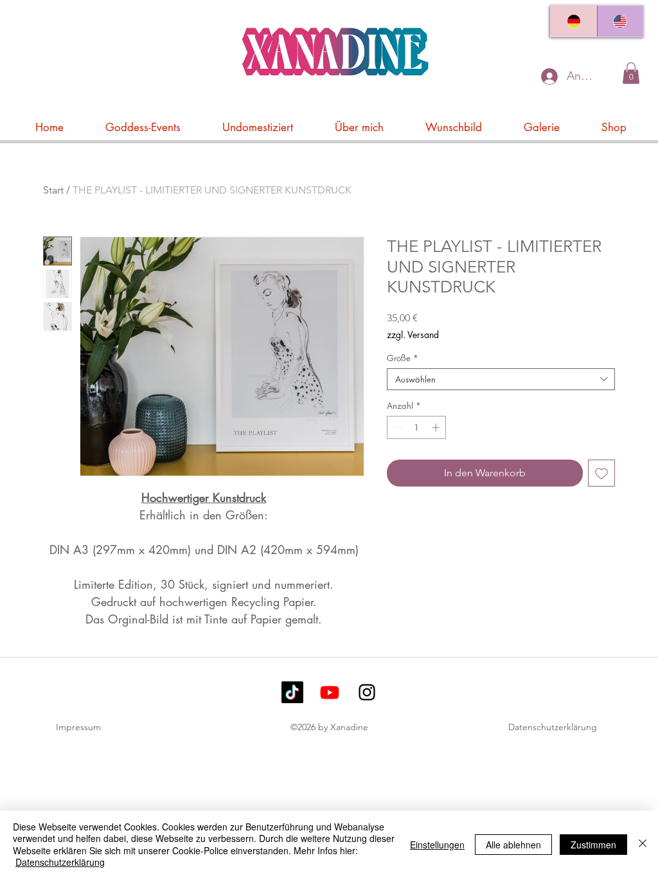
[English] (620, 21)
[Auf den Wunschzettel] (601, 473)
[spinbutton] (416, 427)
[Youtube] (330, 692)
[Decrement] (396, 427)
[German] (574, 21)
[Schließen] (642, 844)
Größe (402, 358)
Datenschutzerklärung (552, 727)
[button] (631, 73)
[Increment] (437, 427)
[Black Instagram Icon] (367, 692)
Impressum (78, 727)
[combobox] (501, 379)
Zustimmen (593, 844)
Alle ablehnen (513, 844)
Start (53, 190)
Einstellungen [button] (437, 844)
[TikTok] (292, 692)
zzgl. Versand (413, 334)
